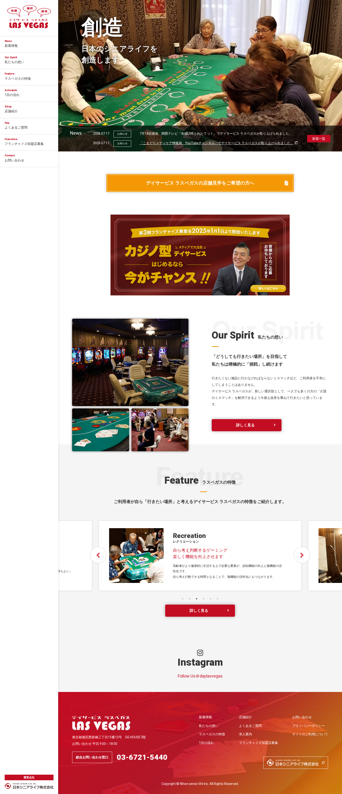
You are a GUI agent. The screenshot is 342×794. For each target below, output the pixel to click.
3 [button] (196, 598)
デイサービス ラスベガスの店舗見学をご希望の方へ (200, 183)
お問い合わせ (14, 158)
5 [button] (210, 598)
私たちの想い (14, 60)
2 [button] (189, 598)
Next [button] (302, 555)
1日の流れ (12, 93)
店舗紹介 (11, 109)
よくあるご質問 (16, 125)
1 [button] (182, 598)
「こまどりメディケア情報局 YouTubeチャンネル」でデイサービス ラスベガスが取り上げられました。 (217, 143)
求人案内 (245, 734)
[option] (200, 75)
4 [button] (203, 598)
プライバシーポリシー (308, 726)
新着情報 (11, 44)
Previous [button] (98, 555)
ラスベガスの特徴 (18, 76)
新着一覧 (318, 138)
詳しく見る (245, 425)
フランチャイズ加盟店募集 (24, 142)
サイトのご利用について (310, 734)
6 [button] (217, 598)
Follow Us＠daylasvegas (200, 676)
